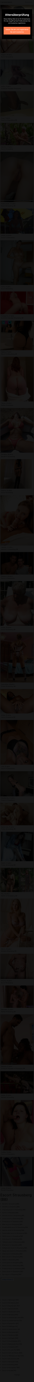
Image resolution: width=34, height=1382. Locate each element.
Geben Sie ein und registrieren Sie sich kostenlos (17, 30)
